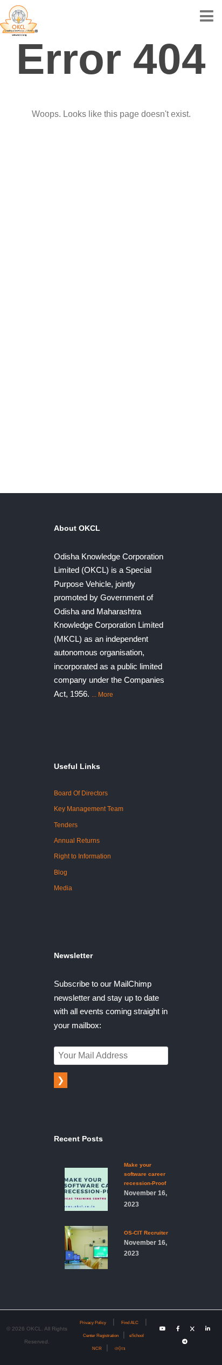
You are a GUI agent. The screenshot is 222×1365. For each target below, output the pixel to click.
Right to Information (82, 856)
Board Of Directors (81, 793)
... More (102, 694)
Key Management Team (88, 809)
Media (63, 888)
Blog (60, 872)
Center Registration (101, 1335)
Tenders (66, 825)
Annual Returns (77, 840)
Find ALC (129, 1322)
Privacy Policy (93, 1322)
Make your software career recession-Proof (145, 1185)
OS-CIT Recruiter (146, 1243)
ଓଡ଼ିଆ (120, 1348)
